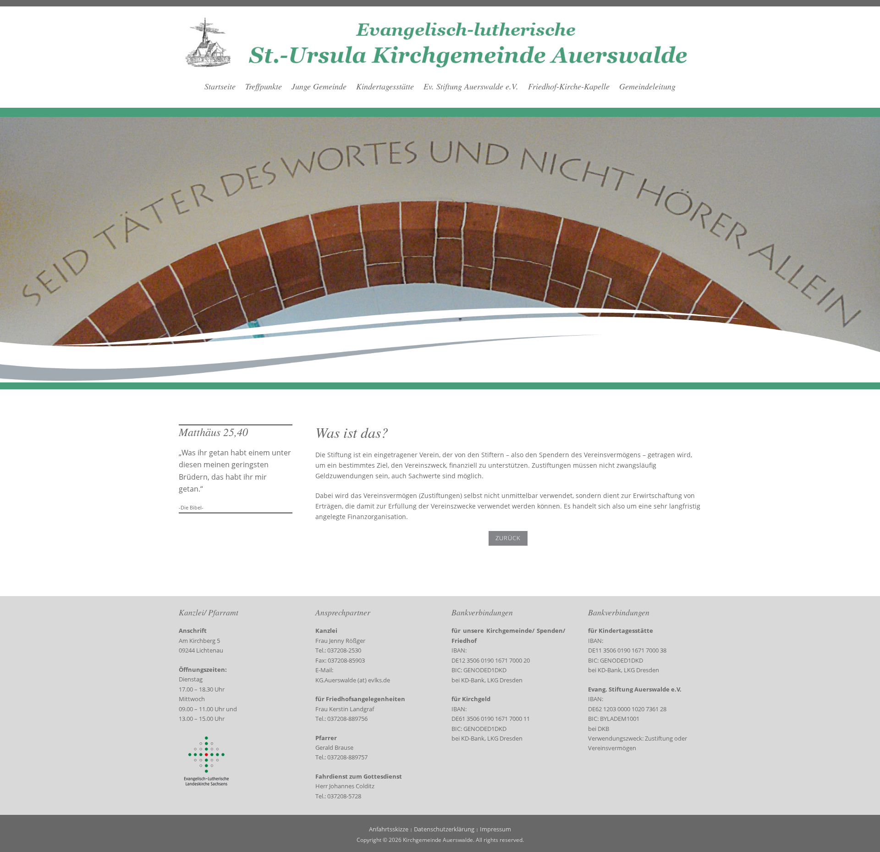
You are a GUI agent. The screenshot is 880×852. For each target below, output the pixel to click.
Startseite (220, 86)
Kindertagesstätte (385, 86)
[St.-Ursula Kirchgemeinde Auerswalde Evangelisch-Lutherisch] (440, 41)
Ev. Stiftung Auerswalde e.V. (471, 86)
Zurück (508, 538)
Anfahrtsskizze (388, 829)
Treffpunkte (263, 86)
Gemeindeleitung (647, 86)
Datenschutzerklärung (444, 829)
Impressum (495, 829)
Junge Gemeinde (319, 86)
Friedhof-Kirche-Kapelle (569, 86)
